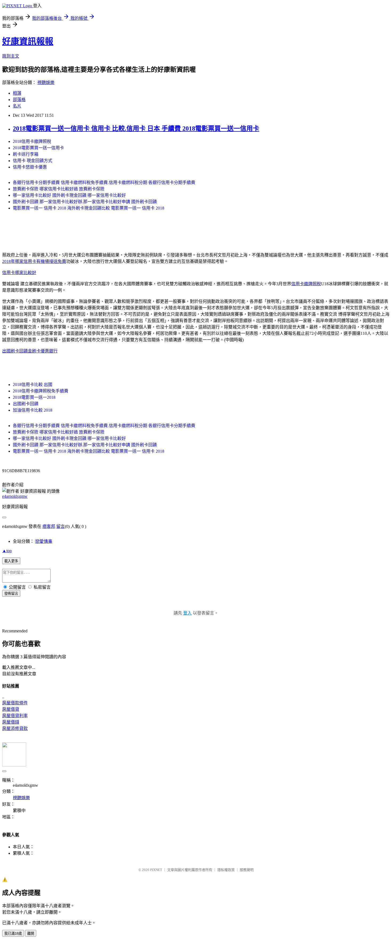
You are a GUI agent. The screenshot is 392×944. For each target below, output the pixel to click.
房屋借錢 (10, 722)
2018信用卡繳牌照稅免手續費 (40, 391)
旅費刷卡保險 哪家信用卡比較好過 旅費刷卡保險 (59, 189)
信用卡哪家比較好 (19, 272)
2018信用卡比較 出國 (32, 384)
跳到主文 (10, 56)
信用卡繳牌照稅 (306, 284)
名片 (17, 106)
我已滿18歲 (13, 933)
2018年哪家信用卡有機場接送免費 (34, 261)
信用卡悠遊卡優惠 (30, 167)
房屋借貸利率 (15, 715)
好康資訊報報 (27, 41)
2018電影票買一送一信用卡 (38, 148)
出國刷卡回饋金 (17, 351)
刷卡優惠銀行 (45, 351)
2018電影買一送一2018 (34, 397)
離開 (30, 933)
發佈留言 (11, 594)
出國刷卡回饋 (25, 403)
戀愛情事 (43, 541)
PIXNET (156, 870)
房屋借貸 (10, 709)
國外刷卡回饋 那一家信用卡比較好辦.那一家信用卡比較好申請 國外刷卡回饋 (85, 201)
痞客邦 (48, 526)
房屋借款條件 (15, 703)
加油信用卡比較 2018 (32, 410)
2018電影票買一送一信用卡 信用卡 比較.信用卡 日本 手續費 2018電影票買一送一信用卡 (136, 128)
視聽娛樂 (45, 82)
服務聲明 (247, 870)
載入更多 (11, 561)
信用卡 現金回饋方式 (32, 160)
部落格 (19, 99)
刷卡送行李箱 (25, 154)
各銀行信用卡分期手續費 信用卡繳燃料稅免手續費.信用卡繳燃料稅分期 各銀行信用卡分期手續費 (104, 182)
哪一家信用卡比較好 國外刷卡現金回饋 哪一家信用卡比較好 (69, 195)
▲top (7, 550)
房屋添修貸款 (15, 728)
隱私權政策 (226, 870)
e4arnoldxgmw (14, 496)
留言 (60, 526)
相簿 (17, 93)
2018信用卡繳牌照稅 (32, 141)
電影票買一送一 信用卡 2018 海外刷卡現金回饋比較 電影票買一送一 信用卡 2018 (88, 208)
